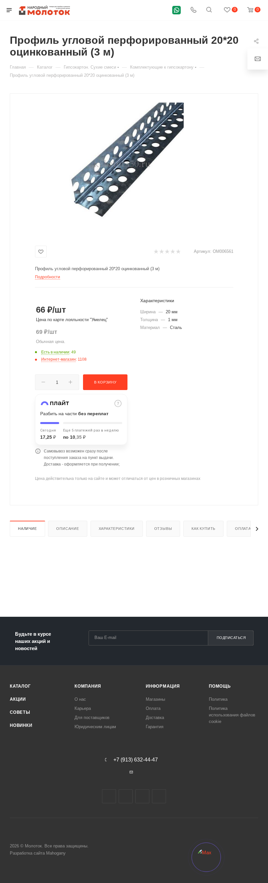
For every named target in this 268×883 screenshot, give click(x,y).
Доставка (155, 717)
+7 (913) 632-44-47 (135, 759)
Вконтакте (109, 796)
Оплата (243, 529)
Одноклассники (142, 796)
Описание (67, 529)
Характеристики (117, 529)
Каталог (20, 686)
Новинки (21, 725)
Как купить (203, 529)
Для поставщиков (92, 717)
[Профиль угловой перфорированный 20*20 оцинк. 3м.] (122, 164)
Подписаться (231, 638)
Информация (163, 686)
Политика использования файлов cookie (232, 715)
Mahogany (56, 853)
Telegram (126, 796)
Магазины (155, 699)
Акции (18, 699)
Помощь (220, 686)
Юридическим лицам (95, 726)
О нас (80, 699)
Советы (20, 712)
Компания (88, 686)
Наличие (27, 529)
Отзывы (163, 529)
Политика (218, 699)
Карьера (83, 708)
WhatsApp (159, 796)
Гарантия (154, 726)
